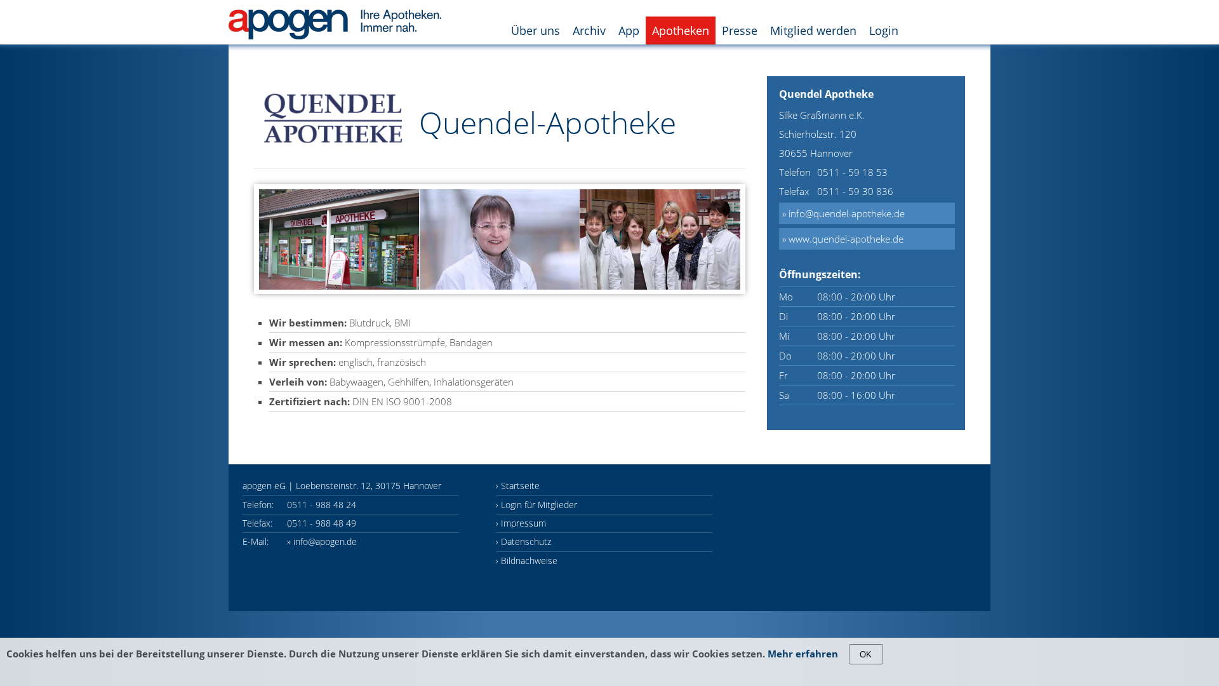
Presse (739, 30)
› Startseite (518, 486)
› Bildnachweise (526, 561)
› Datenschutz (523, 541)
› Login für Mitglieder (536, 505)
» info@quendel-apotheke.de (843, 213)
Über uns (535, 30)
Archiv (589, 30)
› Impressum (521, 523)
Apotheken (680, 30)
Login (883, 30)
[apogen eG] (335, 16)
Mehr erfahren (803, 653)
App (628, 30)
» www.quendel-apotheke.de (842, 238)
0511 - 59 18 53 (852, 172)
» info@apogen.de (322, 541)
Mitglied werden (813, 30)
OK (866, 654)
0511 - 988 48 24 (321, 505)
